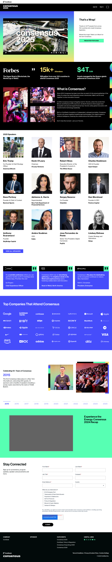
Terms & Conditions (78, 553)
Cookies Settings (104, 553)
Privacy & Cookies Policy (91, 553)
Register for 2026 (91, 40)
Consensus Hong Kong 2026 (66, 545)
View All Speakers (13, 251)
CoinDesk (6, 539)
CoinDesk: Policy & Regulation (66, 542)
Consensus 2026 (62, 547)
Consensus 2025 (62, 539)
